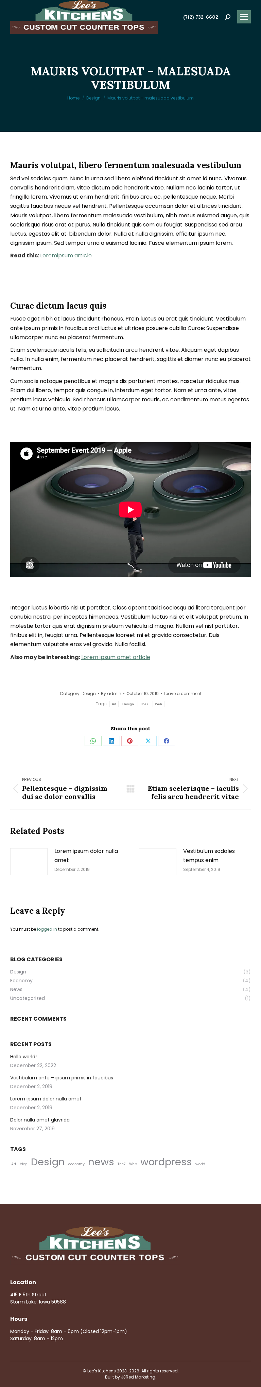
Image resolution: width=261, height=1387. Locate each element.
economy (76, 1164)
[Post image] (29, 861)
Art (114, 704)
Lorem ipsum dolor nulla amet (86, 855)
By (111, 693)
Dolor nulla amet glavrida (40, 1119)
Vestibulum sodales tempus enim (209, 855)
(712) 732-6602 (200, 17)
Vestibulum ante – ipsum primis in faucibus (61, 1077)
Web (158, 704)
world (200, 1164)
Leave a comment (183, 693)
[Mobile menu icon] (244, 16)
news (101, 1161)
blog (24, 1164)
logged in (47, 929)
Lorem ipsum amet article (115, 657)
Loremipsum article (66, 255)
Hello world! (23, 1056)
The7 (144, 704)
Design (89, 693)
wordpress (166, 1161)
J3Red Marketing (138, 1377)
